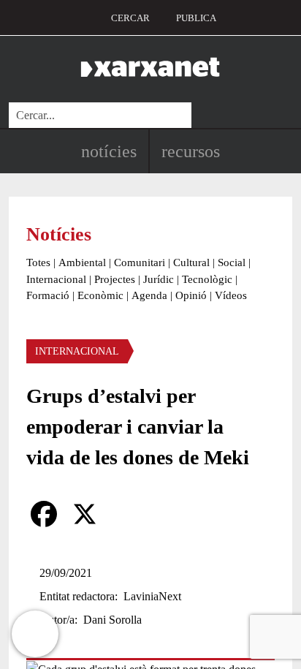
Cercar (130, 17)
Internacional (56, 279)
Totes (38, 262)
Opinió (191, 295)
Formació (47, 295)
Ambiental (82, 262)
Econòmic (100, 295)
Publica (196, 17)
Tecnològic (207, 279)
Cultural (191, 262)
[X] (84, 514)
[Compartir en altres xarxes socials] (125, 514)
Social (231, 262)
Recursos (190, 151)
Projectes (114, 279)
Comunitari (139, 262)
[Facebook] (43, 514)
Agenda (149, 295)
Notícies (109, 151)
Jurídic (158, 279)
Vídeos (231, 295)
